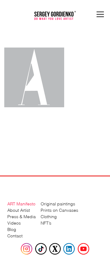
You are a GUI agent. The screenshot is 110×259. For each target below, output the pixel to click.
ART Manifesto (21, 203)
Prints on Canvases (59, 210)
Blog (11, 229)
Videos (14, 223)
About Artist (18, 210)
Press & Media (21, 216)
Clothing (49, 216)
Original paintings (58, 203)
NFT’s (46, 223)
